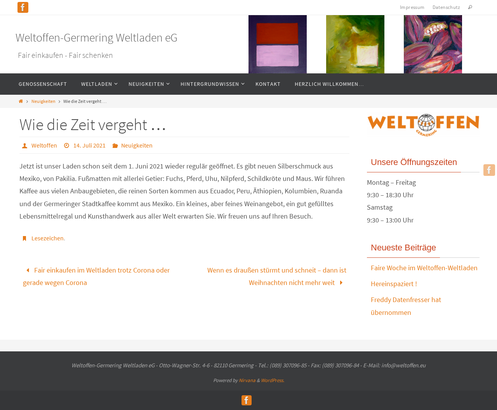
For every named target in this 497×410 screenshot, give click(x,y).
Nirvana (247, 380)
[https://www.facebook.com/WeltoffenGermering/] (22, 7)
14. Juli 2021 (89, 145)
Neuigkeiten (43, 101)
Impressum (412, 7)
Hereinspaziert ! (394, 283)
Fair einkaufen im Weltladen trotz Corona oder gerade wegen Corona (96, 276)
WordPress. (272, 380)
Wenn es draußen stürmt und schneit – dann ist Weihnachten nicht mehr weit (276, 276)
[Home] (20, 101)
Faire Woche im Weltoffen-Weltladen (424, 267)
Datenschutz (446, 7)
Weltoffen (44, 145)
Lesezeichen (47, 238)
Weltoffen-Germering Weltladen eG (96, 37)
